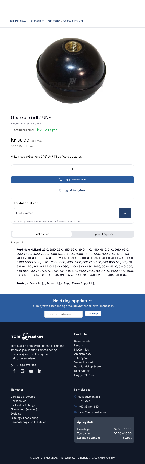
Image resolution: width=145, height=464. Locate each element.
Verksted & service (23, 397)
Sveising (16, 413)
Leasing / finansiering (24, 418)
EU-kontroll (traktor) (24, 409)
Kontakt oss (82, 389)
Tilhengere (81, 358)
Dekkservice (18, 401)
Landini (79, 345)
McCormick (81, 349)
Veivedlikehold (83, 362)
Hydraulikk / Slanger (23, 405)
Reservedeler (82, 341)
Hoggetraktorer (84, 375)
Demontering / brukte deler (28, 422)
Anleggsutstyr (83, 354)
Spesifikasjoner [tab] (103, 234)
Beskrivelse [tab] (41, 234)
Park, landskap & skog (88, 366)
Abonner (93, 313)
